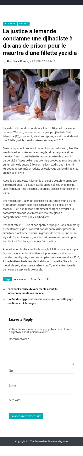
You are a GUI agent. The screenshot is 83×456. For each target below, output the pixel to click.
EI (48, 279)
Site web (14, 400)
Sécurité (23, 23)
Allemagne (20, 279)
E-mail (13, 385)
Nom (12, 371)
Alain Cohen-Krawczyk (19, 61)
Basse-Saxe (36, 279)
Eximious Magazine (57, 441)
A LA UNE (9, 23)
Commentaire (19, 339)
